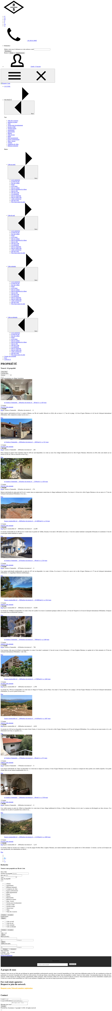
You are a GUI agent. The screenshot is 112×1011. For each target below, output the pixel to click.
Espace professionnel (13, 139)
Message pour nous (6, 1004)
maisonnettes (11, 131)
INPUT (3, 935)
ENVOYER (73, 964)
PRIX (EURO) (5, 936)
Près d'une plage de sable (18, 202)
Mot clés (3, 875)
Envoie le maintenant (6, 955)
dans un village (15, 188)
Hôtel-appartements (11, 892)
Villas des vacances (11, 911)
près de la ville (15, 192)
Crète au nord (12, 164)
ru (4, 25)
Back (32, 113)
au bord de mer (15, 181)
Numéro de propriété (6, 873)
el (4, 16)
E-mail (2, 999)
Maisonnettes (10, 897)
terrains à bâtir (11, 127)
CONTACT (7, 359)
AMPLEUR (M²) (5, 943)
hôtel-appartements (13, 138)
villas (9, 124)
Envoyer (3, 1006)
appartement (11, 130)
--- (1, 880)
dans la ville (14, 191)
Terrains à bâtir (10, 904)
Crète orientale (12, 266)
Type (2, 877)
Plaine (13, 184)
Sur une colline (15, 183)
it (4, 22)
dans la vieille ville (16, 197)
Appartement (9, 885)
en (5, 18)
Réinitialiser (8, 51)
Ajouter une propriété (10, 356)
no (5, 24)
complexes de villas (13, 144)
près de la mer (15, 200)
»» (5, 861)
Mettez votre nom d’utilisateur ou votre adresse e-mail (19, 49)
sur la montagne (15, 180)
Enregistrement (20, 53)
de (5, 19)
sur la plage (14, 186)
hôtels (9, 136)
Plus (2, 410)
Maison (10, 133)
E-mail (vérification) (6, 1001)
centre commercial (16, 199)
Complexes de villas (11, 889)
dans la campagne (16, 195)
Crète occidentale (13, 317)
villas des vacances (13, 120)
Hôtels (8, 894)
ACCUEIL (7, 86)
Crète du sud (11, 215)
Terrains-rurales (12, 128)
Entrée (11, 53)
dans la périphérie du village (19, 189)
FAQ (5, 358)
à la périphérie (15, 194)
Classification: (4, 373)
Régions (3, 918)
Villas (7, 910)
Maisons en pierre (11, 899)
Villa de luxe (11, 135)
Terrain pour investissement (15, 125)
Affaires (10, 142)
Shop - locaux (11, 141)
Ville (2, 933)
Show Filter (4, 371)
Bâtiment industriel (13, 146)
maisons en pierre (12, 122)
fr (4, 21)
